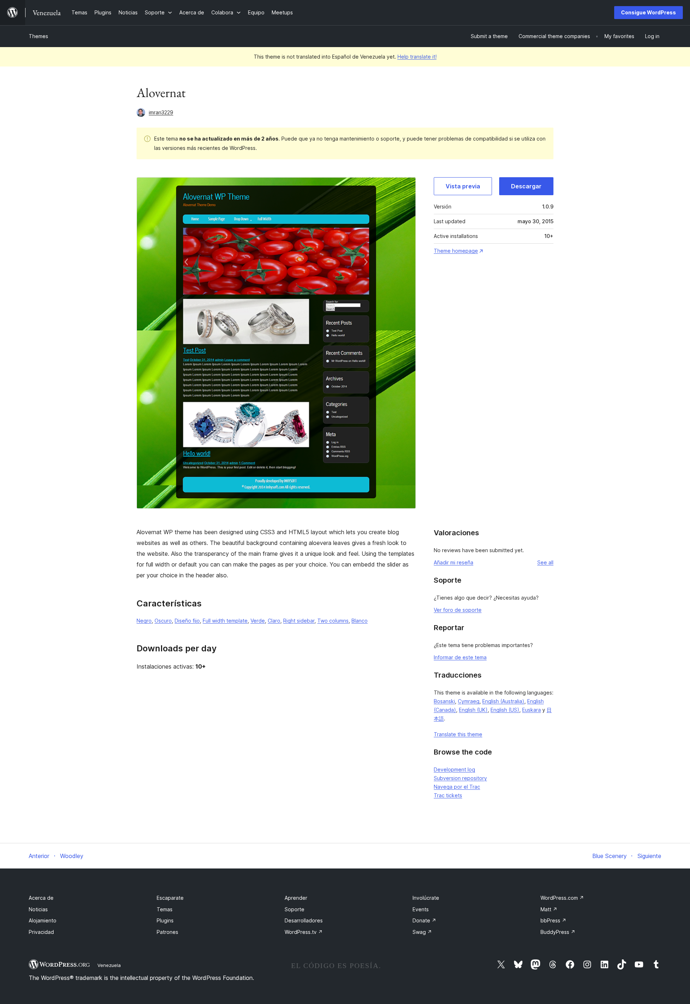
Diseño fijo (187, 621)
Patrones (167, 932)
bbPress (553, 920)
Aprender (296, 898)
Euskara (531, 710)
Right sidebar (298, 621)
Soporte (294, 909)
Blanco (359, 621)
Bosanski (444, 701)
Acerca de (41, 898)
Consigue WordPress (648, 12)
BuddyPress (557, 932)
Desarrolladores (304, 920)
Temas (164, 909)
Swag (422, 932)
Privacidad (41, 932)
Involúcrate (426, 898)
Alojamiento (42, 920)
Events (421, 909)
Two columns (333, 621)
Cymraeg (468, 701)
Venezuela (109, 965)
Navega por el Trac (457, 787)
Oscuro (163, 621)
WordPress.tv (304, 932)
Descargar (526, 186)
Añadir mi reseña (453, 562)
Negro (144, 621)
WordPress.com (562, 898)
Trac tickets (448, 795)
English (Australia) (503, 701)
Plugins (165, 920)
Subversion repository (460, 778)
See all (545, 562)
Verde (257, 621)
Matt (548, 909)
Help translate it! (417, 57)
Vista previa (463, 186)
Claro (274, 621)
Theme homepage (456, 251)
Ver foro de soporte (458, 610)
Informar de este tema (460, 657)
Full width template (225, 621)
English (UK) (473, 710)
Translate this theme (458, 734)
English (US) (505, 710)
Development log (454, 769)
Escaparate (170, 898)
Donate (424, 920)
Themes (38, 36)
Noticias (38, 909)
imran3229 (161, 112)
